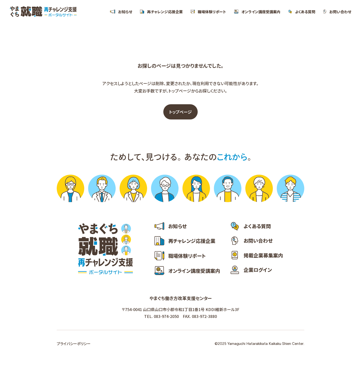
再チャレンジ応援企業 (165, 11)
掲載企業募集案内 (263, 255)
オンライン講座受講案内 (260, 11)
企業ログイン (258, 269)
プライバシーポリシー (74, 343)
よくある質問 (305, 11)
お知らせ (125, 11)
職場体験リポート (212, 11)
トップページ (180, 112)
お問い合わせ (340, 11)
